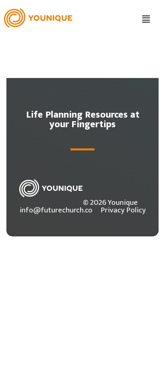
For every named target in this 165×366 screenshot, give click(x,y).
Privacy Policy (123, 210)
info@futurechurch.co (56, 210)
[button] (146, 19)
